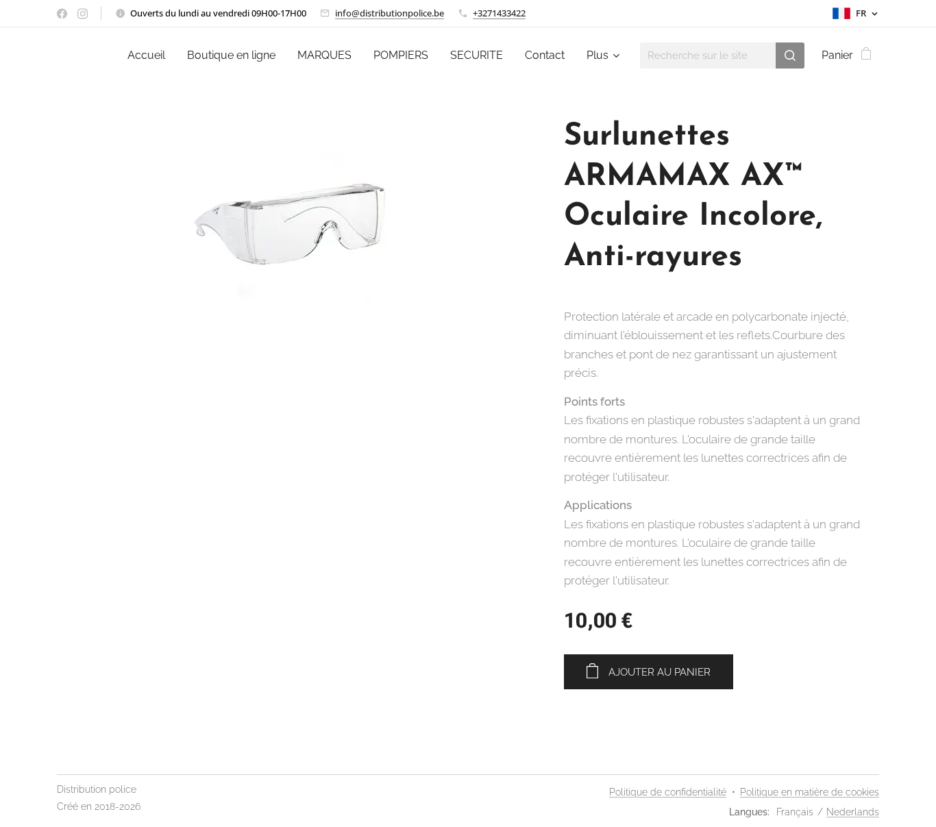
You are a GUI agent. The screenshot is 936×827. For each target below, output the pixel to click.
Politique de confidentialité (667, 792)
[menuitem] (150, 55)
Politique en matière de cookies (809, 792)
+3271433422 (499, 13)
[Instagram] (82, 13)
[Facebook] (62, 13)
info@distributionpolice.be (389, 13)
